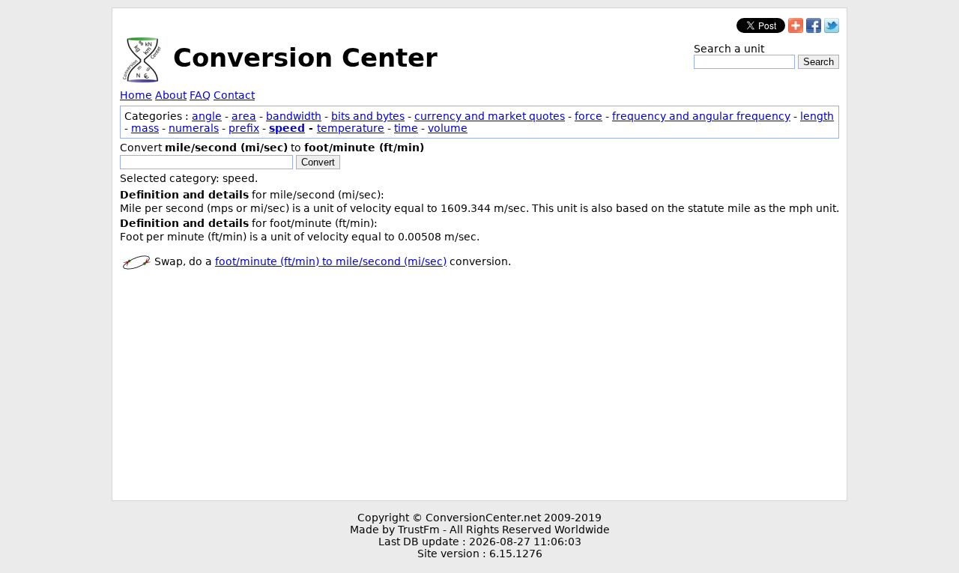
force (588, 116)
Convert (318, 162)
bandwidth (293, 116)
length (817, 116)
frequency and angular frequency (701, 116)
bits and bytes (368, 116)
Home (136, 95)
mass (145, 128)
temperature (350, 128)
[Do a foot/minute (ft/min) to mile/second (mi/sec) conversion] (136, 261)
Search (818, 61)
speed (287, 128)
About (171, 95)
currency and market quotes (489, 116)
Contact (234, 95)
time (406, 128)
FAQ (200, 95)
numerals (194, 128)
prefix (244, 128)
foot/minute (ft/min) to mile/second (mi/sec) (331, 261)
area (244, 116)
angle (207, 116)
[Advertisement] (479, 388)
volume (448, 128)
